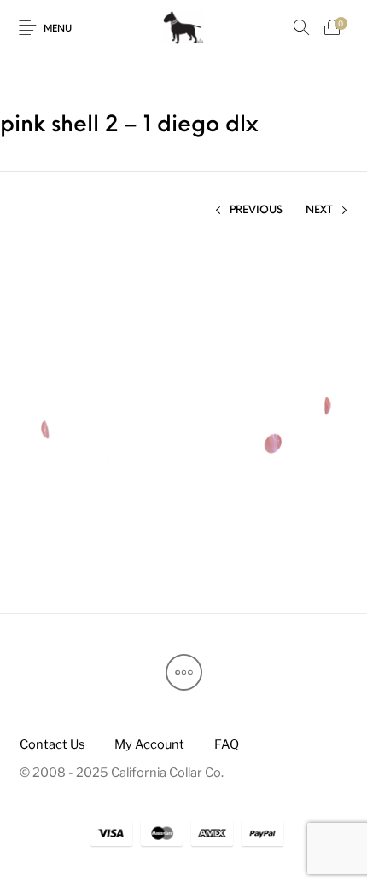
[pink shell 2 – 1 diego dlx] (184, 410)
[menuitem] (51, 745)
